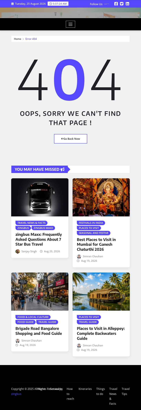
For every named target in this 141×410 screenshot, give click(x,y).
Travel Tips (126, 391)
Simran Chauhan (93, 256)
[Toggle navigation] (70, 24)
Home (17, 39)
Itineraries (85, 389)
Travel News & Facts (113, 396)
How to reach (70, 394)
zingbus (16, 394)
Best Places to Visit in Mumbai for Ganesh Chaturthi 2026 (96, 244)
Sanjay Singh (29, 251)
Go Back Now (71, 138)
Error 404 (31, 39)
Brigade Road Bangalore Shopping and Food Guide (38, 331)
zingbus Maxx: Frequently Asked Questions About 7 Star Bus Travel (38, 239)
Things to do (100, 391)
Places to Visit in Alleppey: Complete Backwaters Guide (101, 333)
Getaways (56, 389)
